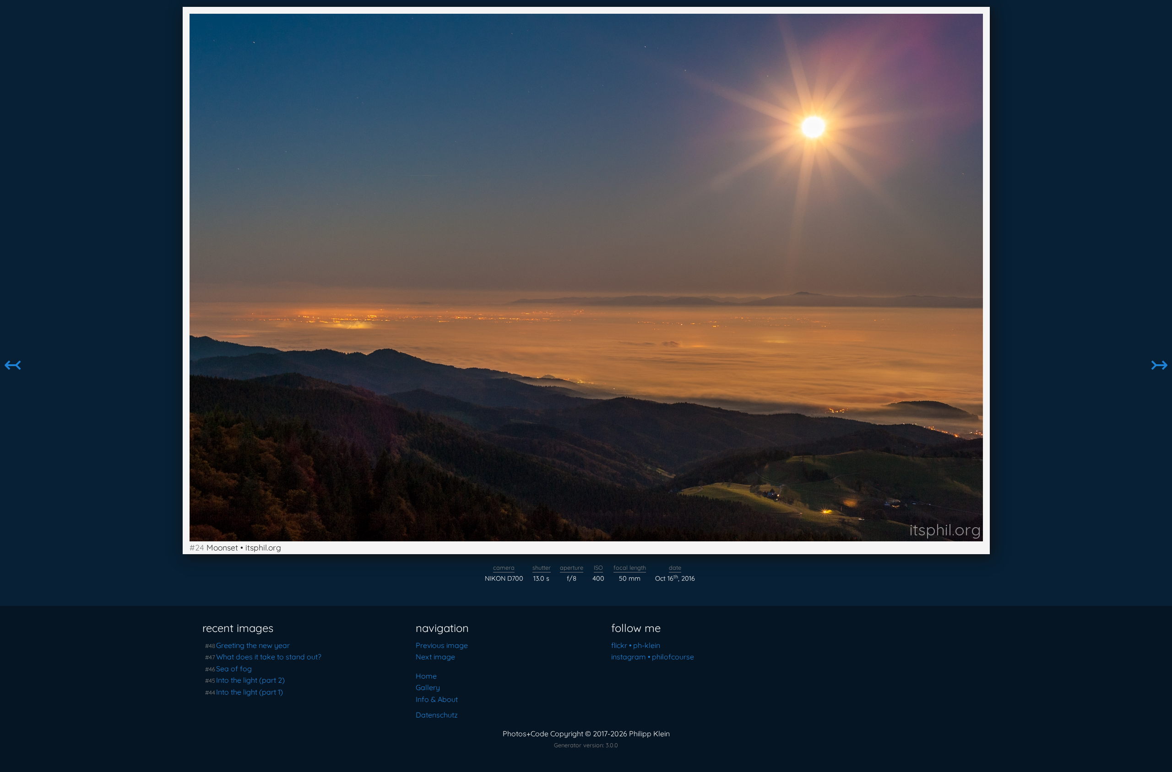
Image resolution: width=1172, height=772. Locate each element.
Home (426, 675)
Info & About (437, 699)
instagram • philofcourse (652, 656)
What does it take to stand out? (268, 656)
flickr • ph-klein (635, 645)
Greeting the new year (253, 645)
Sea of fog (234, 668)
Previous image (442, 645)
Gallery (428, 687)
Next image (435, 656)
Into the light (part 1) (249, 691)
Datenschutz (437, 714)
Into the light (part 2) (250, 680)
